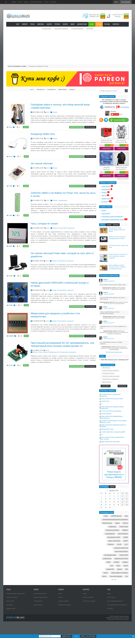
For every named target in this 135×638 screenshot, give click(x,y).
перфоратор (112, 526)
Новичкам (40, 24)
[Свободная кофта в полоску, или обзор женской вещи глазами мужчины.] (17, 125)
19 (118, 502)
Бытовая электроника (40, 597)
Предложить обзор (119, 120)
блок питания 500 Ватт (112, 530)
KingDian (125, 562)
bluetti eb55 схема (107, 429)
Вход (108, 593)
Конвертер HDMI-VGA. (43, 134)
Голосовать (106, 386)
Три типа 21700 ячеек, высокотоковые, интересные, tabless (117, 229)
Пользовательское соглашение (117, 604)
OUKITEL (116, 562)
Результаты (122, 386)
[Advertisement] (67, 47)
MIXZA (108, 562)
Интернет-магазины (36, 2)
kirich (48, 112)
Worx (126, 516)
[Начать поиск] (126, 90)
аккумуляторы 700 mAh (121, 558)
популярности (41, 89)
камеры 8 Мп (110, 569)
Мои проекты (106, 367)
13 (122, 499)
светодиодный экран (110, 555)
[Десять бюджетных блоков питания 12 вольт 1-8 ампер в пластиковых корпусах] (103, 271)
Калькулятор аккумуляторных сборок (114, 220)
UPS (112, 565)
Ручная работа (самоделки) (77, 29)
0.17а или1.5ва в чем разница (111, 411)
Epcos (118, 565)
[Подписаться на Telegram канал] (106, 120)
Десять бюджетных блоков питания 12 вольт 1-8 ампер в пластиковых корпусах (117, 267)
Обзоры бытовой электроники (61, 29)
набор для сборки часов (121, 548)
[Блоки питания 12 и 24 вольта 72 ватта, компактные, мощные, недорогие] (103, 262)
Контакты (116, 24)
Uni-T (126, 544)
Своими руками (107, 199)
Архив (112, 486)
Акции (92, 24)
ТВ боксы (105, 192)
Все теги (114, 579)
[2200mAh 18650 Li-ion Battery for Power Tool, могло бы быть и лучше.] (17, 213)
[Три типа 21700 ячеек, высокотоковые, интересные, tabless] (103, 233)
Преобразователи (54, 352)
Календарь (104, 486)
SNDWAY (125, 530)
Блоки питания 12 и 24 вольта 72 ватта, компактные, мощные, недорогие (118, 256)
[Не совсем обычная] (17, 184)
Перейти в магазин (76, 127)
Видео (72, 24)
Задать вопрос (106, 214)
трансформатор (110, 533)
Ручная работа (38, 601)
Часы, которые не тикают (44, 223)
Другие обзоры (89, 29)
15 (101, 502)
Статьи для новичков (108, 365)
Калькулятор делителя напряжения (112, 217)
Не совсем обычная (41, 163)
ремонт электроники (114, 541)
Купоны (98, 24)
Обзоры (65, 24)
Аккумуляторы (62, 200)
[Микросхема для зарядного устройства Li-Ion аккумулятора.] (17, 334)
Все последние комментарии (114, 352)
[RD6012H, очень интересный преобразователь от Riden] (103, 242)
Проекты (57, 24)
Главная (14, 2)
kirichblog (124, 107)
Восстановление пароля (115, 601)
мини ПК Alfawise (123, 533)
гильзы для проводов (116, 576)
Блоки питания (43, 352)
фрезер (120, 569)
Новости (24, 24)
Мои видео (9, 604)
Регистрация (111, 597)
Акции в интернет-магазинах (110, 370)
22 (101, 504)
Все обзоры (106, 202)
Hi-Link (119, 544)
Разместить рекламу (123, 178)
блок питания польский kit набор (112, 398)
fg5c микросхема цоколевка (111, 441)
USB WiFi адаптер (116, 516)
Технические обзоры (46, 29)
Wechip (126, 565)
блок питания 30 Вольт (121, 551)
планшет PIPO (124, 555)
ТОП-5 (102, 224)
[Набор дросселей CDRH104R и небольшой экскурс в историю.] (17, 303)
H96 (127, 569)
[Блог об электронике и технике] (18, 16)
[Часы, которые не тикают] (17, 244)
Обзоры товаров (63, 601)
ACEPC (126, 541)
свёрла (117, 523)
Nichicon (125, 523)
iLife (127, 576)
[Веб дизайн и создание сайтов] (6, 2)
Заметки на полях (11, 597)
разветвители (107, 558)
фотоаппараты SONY (114, 537)
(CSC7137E (105, 401)
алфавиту (72, 89)
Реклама (107, 24)
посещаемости (51, 89)
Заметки (49, 24)
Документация (82, 24)
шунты (104, 576)
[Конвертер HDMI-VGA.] (17, 154)
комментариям (62, 89)
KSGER (126, 537)
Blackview (111, 544)
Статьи (32, 24)
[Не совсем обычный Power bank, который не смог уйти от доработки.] (17, 273)
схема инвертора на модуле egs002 (113, 432)
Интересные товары (64, 604)
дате (31, 89)
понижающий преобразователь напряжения (115, 519)
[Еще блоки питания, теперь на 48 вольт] (103, 251)
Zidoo (106, 516)
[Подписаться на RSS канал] (101, 120)
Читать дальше (90, 127)
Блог (17, 24)
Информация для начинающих (15, 593)
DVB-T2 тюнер (124, 526)
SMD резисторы (107, 523)
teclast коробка (106, 413)
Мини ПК (105, 196)
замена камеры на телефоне (119, 573)
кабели (106, 573)
